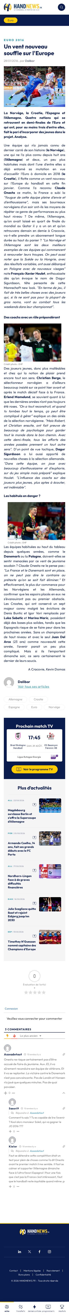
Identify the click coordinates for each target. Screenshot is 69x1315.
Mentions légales (32, 1271)
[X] (29, 1252)
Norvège (54, 707)
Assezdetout (37, 1112)
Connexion (11, 1008)
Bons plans (24, 1275)
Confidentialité (43, 1275)
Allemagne (15, 699)
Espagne (14, 707)
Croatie (38, 699)
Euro (11, 20)
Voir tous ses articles (33, 686)
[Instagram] (49, 1252)
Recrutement (53, 1271)
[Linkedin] (19, 1252)
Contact (13, 1271)
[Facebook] (39, 1252)
